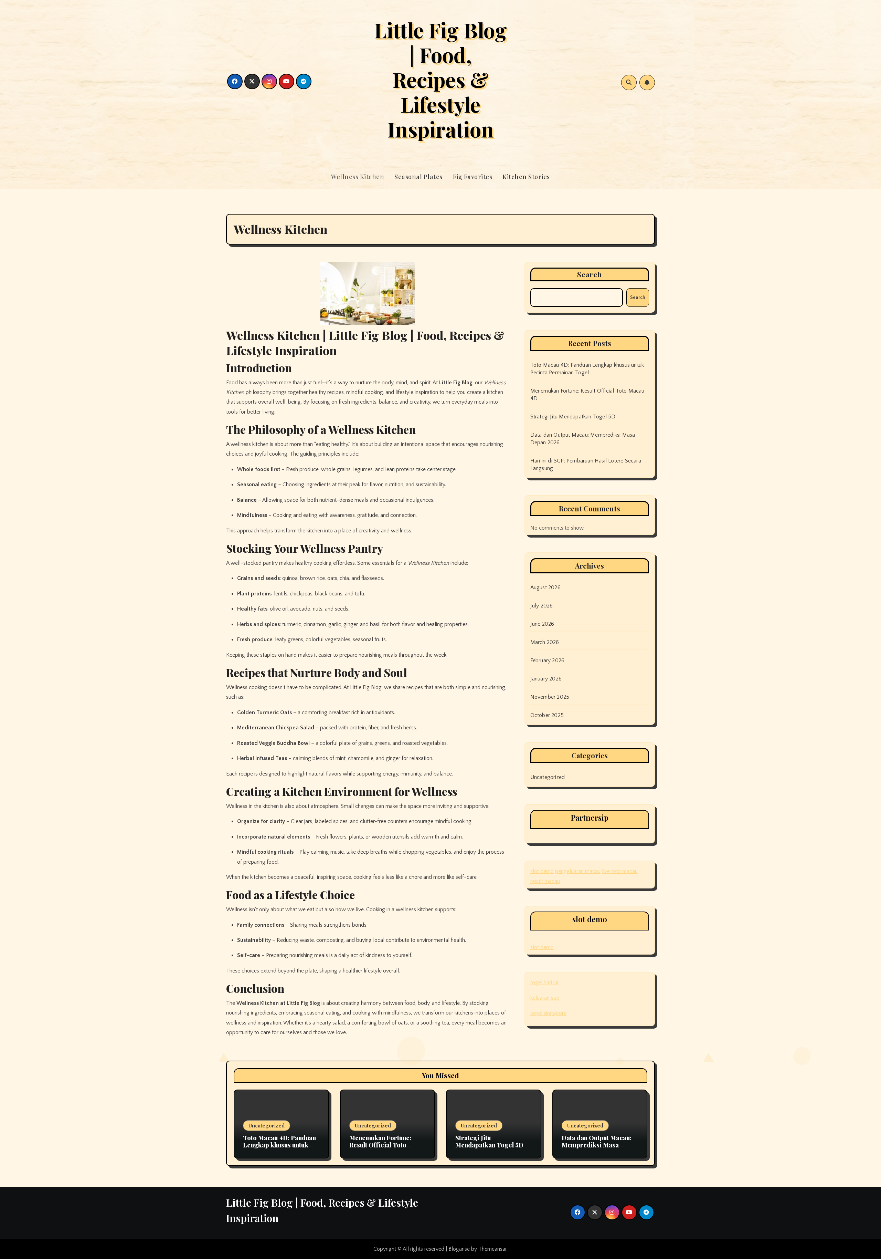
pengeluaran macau (578, 871)
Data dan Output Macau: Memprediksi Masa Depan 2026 (596, 1145)
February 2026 (547, 660)
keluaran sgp (545, 998)
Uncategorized (547, 777)
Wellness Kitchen (357, 177)
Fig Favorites (472, 177)
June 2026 (542, 624)
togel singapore (548, 1013)
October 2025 (547, 715)
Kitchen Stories (526, 177)
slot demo (542, 871)
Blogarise (459, 1249)
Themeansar (492, 1249)
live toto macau (620, 871)
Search (590, 274)
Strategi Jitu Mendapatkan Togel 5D (573, 417)
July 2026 (541, 606)
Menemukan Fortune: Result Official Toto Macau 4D (380, 1145)
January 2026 (546, 679)
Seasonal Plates (418, 177)
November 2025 (550, 697)
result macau (545, 881)
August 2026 (545, 587)
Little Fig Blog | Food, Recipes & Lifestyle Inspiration (440, 79)
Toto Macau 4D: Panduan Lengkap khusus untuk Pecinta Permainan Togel (280, 1145)
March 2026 (544, 642)
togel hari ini (544, 982)
